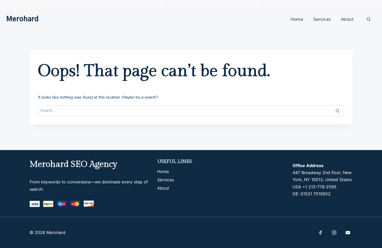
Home (297, 19)
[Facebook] (320, 232)
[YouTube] (347, 232)
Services (322, 19)
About (347, 19)
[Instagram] (334, 232)
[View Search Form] (368, 19)
